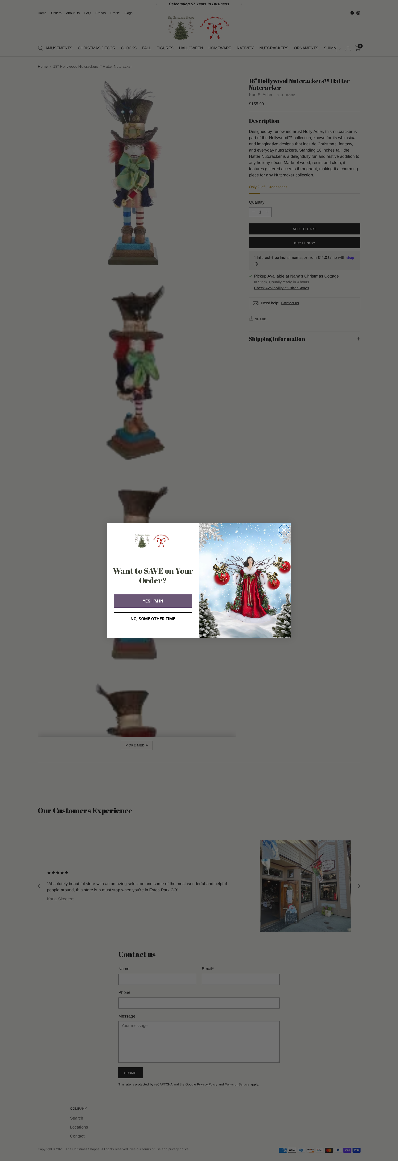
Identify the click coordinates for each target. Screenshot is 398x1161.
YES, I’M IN (153, 601)
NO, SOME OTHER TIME (153, 618)
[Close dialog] (284, 530)
